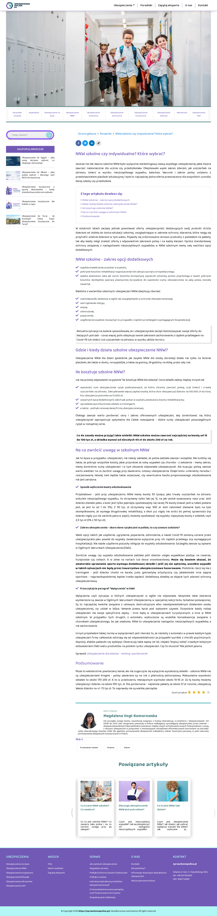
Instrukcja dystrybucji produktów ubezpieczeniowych (106, 883)
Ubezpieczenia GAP (16, 886)
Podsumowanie (91, 216)
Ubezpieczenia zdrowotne (19, 881)
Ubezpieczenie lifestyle (163, 114)
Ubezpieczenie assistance (93, 114)
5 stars (208, 692)
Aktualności (182, 112)
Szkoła (127, 747)
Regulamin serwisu (99, 868)
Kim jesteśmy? (138, 868)
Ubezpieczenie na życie (52, 114)
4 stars (203, 692)
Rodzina (110, 747)
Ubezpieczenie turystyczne (141, 114)
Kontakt (203, 5)
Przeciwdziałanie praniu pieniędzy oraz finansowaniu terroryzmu (107, 891)
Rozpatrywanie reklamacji (102, 897)
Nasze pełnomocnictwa (143, 881)
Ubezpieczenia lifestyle (17, 877)
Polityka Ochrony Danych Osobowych (108, 873)
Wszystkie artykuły (17, 114)
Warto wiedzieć (55, 868)
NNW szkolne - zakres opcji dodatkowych (105, 200)
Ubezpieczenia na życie (17, 864)
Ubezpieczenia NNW (16, 868)
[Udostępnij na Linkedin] (92, 143)
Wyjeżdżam (34, 112)
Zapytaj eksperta (168, 5)
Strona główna (87, 134)
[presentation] (72, 813)
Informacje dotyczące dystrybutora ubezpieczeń (148, 874)
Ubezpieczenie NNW (72, 114)
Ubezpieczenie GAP (199, 114)
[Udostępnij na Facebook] (79, 143)
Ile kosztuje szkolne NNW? (97, 208)
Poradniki (146, 5)
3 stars (199, 692)
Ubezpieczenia (123, 5)
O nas (188, 5)
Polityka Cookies (98, 877)
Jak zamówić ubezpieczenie (103, 864)
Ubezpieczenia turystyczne (19, 873)
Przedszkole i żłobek (89, 747)
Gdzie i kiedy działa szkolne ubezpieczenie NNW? (109, 204)
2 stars (194, 692)
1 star (189, 692)
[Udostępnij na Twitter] (85, 143)
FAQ (50, 864)
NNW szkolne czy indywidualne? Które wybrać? (144, 134)
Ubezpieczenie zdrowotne (117, 114)
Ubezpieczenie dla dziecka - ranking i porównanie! (117, 653)
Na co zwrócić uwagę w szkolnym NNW (104, 212)
